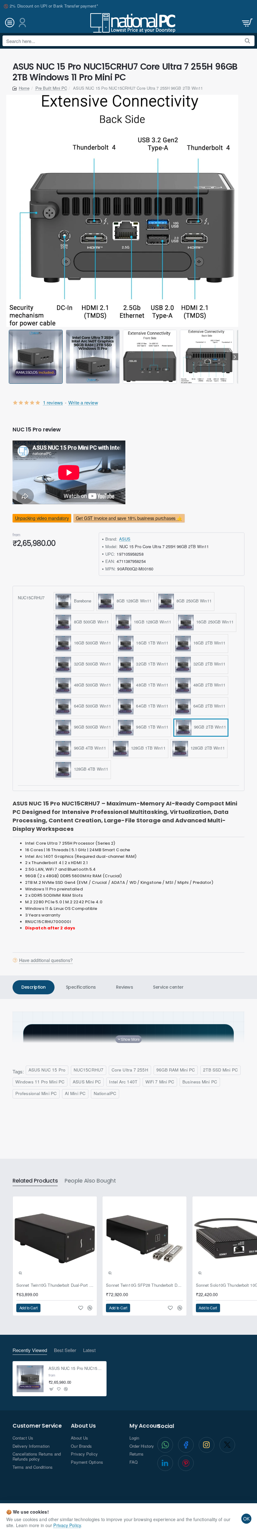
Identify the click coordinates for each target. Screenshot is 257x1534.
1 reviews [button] (53, 402)
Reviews (124, 987)
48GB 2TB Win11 (208, 685)
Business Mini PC (199, 1082)
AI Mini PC (75, 1093)
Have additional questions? (46, 960)
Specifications (81, 987)
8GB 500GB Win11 (90, 622)
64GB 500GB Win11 (91, 706)
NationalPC (105, 1093)
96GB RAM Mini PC (175, 1070)
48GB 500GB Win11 (91, 685)
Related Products (35, 1181)
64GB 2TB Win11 (208, 706)
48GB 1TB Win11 (151, 685)
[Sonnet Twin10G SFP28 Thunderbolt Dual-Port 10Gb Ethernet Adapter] (144, 1238)
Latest (89, 1350)
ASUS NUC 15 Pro (47, 1070)
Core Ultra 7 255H (130, 1070)
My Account (145, 1426)
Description (33, 987)
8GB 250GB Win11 (193, 601)
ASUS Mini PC (87, 1082)
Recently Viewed (30, 1350)
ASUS (124, 539)
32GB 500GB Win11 (91, 664)
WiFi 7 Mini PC (159, 1082)
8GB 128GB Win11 (132, 601)
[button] (9, 357)
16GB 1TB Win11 (151, 643)
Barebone (81, 601)
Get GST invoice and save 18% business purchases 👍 (129, 518)
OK (246, 1518)
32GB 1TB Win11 (151, 664)
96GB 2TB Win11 (208, 727)
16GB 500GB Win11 (91, 643)
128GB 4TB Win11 (89, 769)
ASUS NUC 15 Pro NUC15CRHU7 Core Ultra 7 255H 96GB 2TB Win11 (76, 1368)
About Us (83, 1426)
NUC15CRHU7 (31, 598)
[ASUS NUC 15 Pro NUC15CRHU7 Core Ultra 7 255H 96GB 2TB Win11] (30, 1379)
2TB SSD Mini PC (220, 1070)
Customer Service (37, 1426)
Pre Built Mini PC (51, 88)
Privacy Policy (67, 1525)
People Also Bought (90, 1181)
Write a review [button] (83, 402)
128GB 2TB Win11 (206, 748)
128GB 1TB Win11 (146, 748)
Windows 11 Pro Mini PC (40, 1082)
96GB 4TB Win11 (88, 748)
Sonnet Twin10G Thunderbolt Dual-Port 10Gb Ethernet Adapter (54, 1285)
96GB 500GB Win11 (91, 727)
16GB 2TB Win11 (208, 643)
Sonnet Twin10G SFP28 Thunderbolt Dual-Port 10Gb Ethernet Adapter (144, 1285)
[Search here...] (247, 40)
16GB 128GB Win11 (151, 622)
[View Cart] (246, 23)
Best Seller (65, 1350)
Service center (168, 987)
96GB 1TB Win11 (151, 727)
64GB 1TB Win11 (151, 706)
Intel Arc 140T (123, 1082)
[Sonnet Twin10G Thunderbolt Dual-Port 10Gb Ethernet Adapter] (54, 1238)
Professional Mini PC (36, 1093)
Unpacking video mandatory (42, 518)
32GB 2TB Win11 (208, 664)
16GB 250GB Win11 (213, 622)
